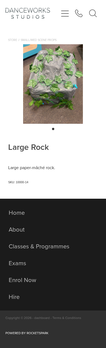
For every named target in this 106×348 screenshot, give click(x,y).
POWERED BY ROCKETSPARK (26, 333)
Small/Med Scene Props (39, 40)
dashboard (42, 317)
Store (12, 40)
